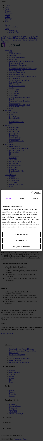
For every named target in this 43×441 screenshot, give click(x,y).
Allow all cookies (21, 234)
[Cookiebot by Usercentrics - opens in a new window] (31, 192)
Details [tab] (21, 199)
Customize (20, 240)
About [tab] (35, 199)
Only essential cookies (21, 247)
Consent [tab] (8, 199)
